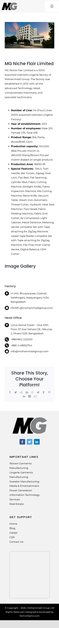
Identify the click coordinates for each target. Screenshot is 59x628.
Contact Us (16, 541)
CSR (12, 537)
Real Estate (16, 503)
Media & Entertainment (24, 485)
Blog (12, 528)
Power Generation (20, 490)
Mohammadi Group (39, 608)
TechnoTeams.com (29, 615)
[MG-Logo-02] (29, 418)
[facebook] (22, 442)
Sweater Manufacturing (24, 481)
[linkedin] (37, 442)
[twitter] (29, 442)
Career (13, 532)
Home (13, 523)
